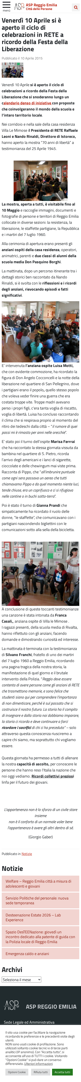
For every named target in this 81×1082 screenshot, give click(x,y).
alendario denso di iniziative (27, 103)
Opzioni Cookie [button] (17, 1072)
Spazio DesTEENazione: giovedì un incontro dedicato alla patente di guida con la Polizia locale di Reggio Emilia (40, 936)
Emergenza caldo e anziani (27, 953)
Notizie (27, 853)
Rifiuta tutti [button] (41, 1072)
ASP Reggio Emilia (41, 5)
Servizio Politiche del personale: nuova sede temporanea (37, 900)
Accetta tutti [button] (62, 1072)
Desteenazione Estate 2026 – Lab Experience (33, 917)
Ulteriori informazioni (38, 1064)
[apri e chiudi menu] (6, 4)
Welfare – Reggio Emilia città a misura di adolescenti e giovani (38, 883)
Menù (6, 10)
